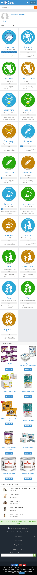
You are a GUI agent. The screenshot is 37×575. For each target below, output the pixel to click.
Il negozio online (18, 545)
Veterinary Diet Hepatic (9, 473)
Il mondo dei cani (18, 536)
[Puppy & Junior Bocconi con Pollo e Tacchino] (9, 438)
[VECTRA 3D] (9, 354)
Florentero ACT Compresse (9, 391)
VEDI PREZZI (9, 369)
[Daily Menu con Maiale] (28, 409)
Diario (3, 25)
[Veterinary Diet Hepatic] (9, 464)
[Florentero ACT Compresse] (9, 381)
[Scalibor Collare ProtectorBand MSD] (9, 408)
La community (18, 540)
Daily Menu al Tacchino (28, 391)
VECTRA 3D (9, 364)
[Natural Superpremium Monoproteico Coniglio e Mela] (28, 354)
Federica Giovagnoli (18, 14)
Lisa (9, 25)
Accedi (33, 2)
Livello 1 (5, 22)
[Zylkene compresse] (28, 438)
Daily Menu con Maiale (28, 420)
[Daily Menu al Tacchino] (28, 381)
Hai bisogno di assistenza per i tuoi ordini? (18, 522)
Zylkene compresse (28, 447)
